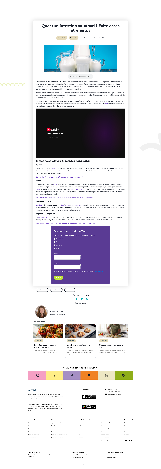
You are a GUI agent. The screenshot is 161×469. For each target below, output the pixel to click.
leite (62, 205)
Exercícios (126, 429)
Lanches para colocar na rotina (78, 346)
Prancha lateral (55, 426)
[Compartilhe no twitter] (82, 299)
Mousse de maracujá (106, 432)
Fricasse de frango (106, 440)
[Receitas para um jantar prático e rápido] (48, 337)
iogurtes (67, 205)
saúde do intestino (56, 290)
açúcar (54, 168)
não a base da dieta (77, 189)
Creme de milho (105, 429)
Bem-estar (73, 38)
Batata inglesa (82, 429)
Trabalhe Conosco (113, 397)
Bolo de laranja (105, 434)
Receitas (104, 420)
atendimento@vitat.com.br (115, 394)
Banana (81, 437)
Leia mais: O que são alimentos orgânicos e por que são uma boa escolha (65, 223)
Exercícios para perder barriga (59, 434)
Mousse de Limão (105, 423)
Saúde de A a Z (128, 420)
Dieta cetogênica (32, 429)
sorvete (81, 205)
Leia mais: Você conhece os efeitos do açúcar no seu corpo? (59, 177)
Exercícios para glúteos (57, 437)
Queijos (39, 205)
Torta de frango (105, 437)
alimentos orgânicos (45, 217)
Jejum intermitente (33, 437)
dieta (106, 104)
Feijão (80, 426)
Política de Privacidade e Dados (80, 455)
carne (55, 184)
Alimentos (126, 423)
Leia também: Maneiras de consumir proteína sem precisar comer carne (65, 198)
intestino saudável (42, 290)
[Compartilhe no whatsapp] (87, 299)
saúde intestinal (70, 290)
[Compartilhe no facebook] (76, 299)
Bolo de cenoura (105, 426)
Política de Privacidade (77, 457)
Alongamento (55, 429)
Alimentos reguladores (34, 440)
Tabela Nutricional (84, 420)
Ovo (80, 432)
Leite (80, 434)
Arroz (80, 423)
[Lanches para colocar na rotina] (80, 337)
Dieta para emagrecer (33, 434)
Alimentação (62, 38)
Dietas (125, 432)
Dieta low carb (31, 423)
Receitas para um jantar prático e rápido (45, 346)
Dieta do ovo (31, 426)
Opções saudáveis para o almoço (111, 346)
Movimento (54, 420)
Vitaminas (126, 434)
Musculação (54, 432)
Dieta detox (31, 432)
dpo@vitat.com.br (111, 457)
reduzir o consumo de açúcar (55, 171)
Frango (80, 440)
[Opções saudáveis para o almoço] (113, 337)
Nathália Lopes (85, 38)
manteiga (74, 205)
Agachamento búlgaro (57, 423)
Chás (125, 426)
